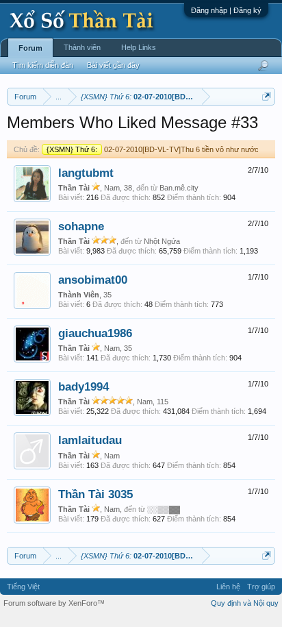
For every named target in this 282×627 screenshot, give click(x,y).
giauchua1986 (95, 333)
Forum (30, 48)
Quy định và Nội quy (245, 603)
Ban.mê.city (178, 188)
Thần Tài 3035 (95, 494)
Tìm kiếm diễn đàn (42, 65)
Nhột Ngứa (162, 241)
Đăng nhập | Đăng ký (226, 10)
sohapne (81, 226)
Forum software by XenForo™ (54, 603)
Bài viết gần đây (113, 65)
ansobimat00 (92, 279)
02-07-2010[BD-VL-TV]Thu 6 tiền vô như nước (153, 149)
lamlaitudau (90, 440)
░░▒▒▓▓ (163, 509)
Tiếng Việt (23, 586)
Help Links (138, 47)
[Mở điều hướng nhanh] (266, 96)
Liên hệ (228, 586)
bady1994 (83, 386)
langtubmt (86, 173)
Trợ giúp (261, 586)
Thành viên (82, 47)
